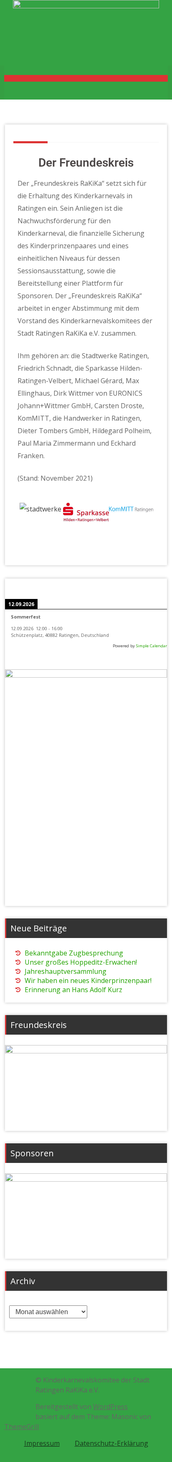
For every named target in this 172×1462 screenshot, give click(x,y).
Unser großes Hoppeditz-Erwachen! (81, 962)
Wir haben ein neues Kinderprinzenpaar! (88, 980)
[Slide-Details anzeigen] (86, 1084)
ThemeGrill (21, 1426)
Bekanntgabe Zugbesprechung (74, 953)
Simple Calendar (151, 646)
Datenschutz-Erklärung (111, 1443)
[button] (28, 521)
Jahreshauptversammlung (65, 971)
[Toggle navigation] (86, 78)
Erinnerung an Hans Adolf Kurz (73, 989)
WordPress (110, 1406)
